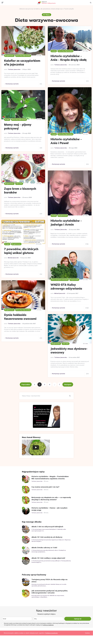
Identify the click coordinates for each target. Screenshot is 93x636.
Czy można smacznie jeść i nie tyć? (45, 487)
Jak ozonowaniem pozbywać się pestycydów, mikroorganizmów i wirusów (49, 592)
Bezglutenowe (9, 55)
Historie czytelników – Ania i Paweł (66, 141)
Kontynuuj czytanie (12, 84)
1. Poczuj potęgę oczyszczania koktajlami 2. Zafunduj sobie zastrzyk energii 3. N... (48, 530)
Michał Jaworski (13, 257)
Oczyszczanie (74, 279)
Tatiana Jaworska (14, 69)
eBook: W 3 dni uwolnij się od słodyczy (46, 537)
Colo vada (19, 183)
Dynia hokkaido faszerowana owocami (20, 316)
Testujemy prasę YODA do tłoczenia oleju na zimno (49, 580)
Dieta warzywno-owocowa (59, 279)
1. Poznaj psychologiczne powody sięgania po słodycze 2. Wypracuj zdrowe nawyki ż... (50, 540)
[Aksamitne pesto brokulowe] (36, 447)
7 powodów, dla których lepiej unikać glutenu (21, 251)
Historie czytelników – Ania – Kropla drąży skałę (69, 58)
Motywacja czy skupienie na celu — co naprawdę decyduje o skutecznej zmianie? (51, 498)
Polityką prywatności (51, 633)
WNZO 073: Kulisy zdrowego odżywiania (66, 286)
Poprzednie (26, 384)
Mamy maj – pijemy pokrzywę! (17, 126)
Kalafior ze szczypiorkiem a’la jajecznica (22, 62)
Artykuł (53, 51)
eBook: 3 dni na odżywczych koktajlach (47, 527)
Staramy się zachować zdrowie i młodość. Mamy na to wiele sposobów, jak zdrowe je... (48, 585)
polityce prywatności (48, 625)
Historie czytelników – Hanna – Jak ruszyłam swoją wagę (49, 509)
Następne (67, 384)
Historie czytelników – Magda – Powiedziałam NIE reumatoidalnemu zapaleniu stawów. (50, 477)
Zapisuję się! (77, 619)
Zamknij (87, 633)
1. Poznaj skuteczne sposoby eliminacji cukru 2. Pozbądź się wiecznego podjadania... (48, 551)
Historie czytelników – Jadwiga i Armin (66, 222)
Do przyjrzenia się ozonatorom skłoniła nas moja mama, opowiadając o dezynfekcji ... (47, 596)
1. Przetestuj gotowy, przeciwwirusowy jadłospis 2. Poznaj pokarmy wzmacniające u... (51, 561)
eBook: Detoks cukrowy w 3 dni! (44, 547)
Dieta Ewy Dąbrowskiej (23, 55)
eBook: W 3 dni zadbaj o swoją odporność (48, 558)
